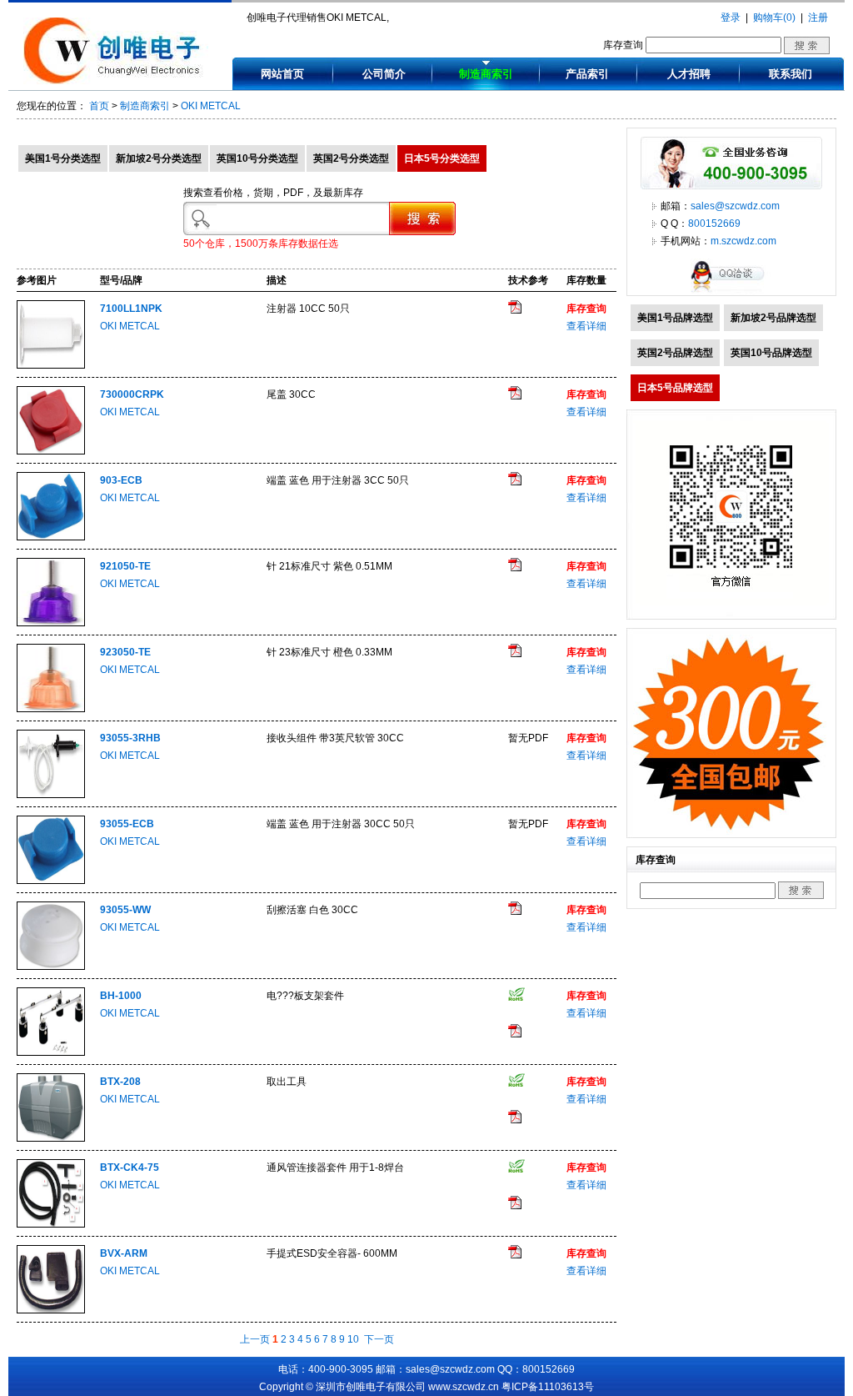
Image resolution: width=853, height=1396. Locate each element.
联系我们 (790, 74)
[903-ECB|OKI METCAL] (51, 537)
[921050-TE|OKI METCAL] (51, 623)
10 (353, 1339)
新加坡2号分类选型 (159, 158)
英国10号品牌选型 (771, 353)
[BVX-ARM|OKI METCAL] (51, 1310)
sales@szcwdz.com (735, 206)
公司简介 (384, 74)
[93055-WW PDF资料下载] (514, 911)
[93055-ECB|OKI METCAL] (51, 880)
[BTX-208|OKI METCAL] (51, 1138)
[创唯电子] (115, 81)
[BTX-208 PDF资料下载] (514, 1120)
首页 (99, 106)
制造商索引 (486, 74)
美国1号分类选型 (63, 158)
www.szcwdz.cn (463, 1387)
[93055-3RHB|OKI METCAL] (51, 795)
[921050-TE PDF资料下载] (514, 568)
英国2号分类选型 (351, 158)
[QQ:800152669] (731, 292)
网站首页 (282, 74)
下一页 (379, 1339)
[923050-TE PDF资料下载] (514, 654)
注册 (818, 17)
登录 (731, 17)
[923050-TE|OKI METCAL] (51, 709)
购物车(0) (774, 17)
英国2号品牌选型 (675, 353)
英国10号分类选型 (257, 158)
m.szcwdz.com (743, 241)
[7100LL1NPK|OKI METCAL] (51, 365)
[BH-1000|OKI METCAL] (51, 1052)
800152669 (714, 223)
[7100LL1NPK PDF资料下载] (514, 310)
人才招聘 (689, 74)
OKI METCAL (211, 106)
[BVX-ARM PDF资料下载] (514, 1255)
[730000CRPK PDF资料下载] (514, 396)
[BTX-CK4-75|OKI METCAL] (51, 1224)
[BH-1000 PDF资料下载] (514, 1034)
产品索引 (587, 74)
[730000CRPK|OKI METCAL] (51, 451)
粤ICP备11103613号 (547, 1387)
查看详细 (586, 326)
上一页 (255, 1339)
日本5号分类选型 (442, 158)
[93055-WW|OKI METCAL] (51, 966)
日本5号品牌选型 (675, 388)
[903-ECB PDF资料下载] (514, 482)
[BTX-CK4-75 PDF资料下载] (514, 1206)
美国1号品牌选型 (675, 318)
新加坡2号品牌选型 (773, 318)
